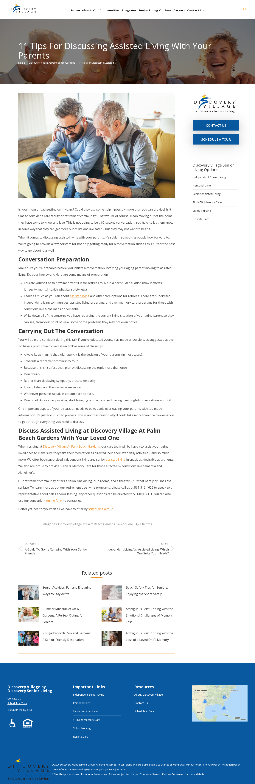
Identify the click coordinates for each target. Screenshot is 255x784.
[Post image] (28, 592)
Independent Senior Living (209, 177)
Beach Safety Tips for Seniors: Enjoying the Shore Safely (147, 590)
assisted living (79, 296)
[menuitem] (75, 10)
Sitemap (121, 769)
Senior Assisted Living (207, 194)
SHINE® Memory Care (207, 202)
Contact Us (14, 698)
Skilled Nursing (202, 210)
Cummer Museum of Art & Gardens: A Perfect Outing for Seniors (63, 615)
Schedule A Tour (144, 711)
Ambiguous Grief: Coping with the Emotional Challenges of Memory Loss (149, 615)
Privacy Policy (212, 764)
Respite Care (201, 219)
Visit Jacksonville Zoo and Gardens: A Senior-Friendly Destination (67, 636)
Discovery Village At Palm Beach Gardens (71, 446)
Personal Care (202, 185)
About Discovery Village (148, 694)
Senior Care (124, 524)
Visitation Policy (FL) (19, 709)
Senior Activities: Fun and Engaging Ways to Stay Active (67, 590)
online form (54, 500)
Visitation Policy (231, 764)
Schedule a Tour (17, 703)
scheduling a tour (100, 509)
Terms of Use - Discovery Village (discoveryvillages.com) (83, 769)
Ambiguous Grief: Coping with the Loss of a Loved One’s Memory (149, 636)
